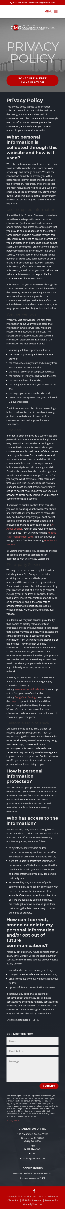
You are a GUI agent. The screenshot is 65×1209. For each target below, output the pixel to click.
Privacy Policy (12, 1120)
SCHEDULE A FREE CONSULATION (32, 80)
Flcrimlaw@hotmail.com (33, 1158)
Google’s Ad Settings (25, 697)
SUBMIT (49, 1086)
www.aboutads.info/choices (29, 689)
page (13, 701)
